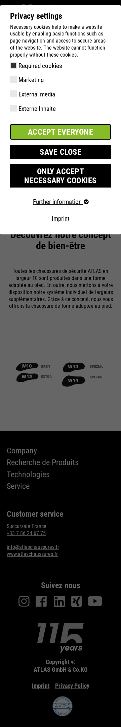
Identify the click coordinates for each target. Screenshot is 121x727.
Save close (60, 152)
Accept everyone (60, 132)
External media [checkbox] (36, 94)
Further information (58, 202)
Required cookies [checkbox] (40, 66)
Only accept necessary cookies (60, 176)
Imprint (61, 218)
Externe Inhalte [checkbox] (37, 109)
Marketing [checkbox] (31, 80)
